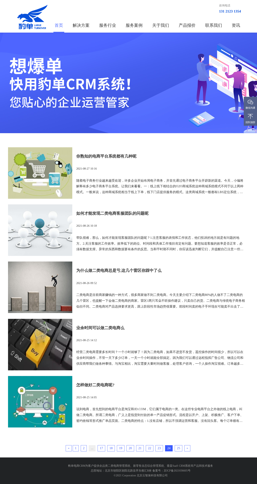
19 (120, 448)
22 (149, 448)
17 (101, 448)
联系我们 (213, 25)
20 (130, 448)
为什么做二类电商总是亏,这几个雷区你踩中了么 (119, 270)
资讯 (236, 25)
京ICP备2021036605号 (177, 470)
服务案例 (134, 25)
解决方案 (81, 25)
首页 (59, 25)
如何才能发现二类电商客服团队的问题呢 (112, 213)
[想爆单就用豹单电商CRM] (128, 83)
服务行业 (107, 25)
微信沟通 (250, 107)
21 (140, 448)
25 (178, 448)
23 (159, 448)
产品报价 (187, 25)
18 (111, 448)
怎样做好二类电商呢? (95, 385)
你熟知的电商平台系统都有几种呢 (106, 156)
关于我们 (160, 25)
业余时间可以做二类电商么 (100, 327)
